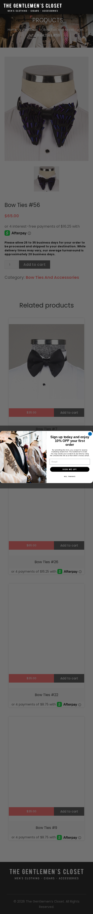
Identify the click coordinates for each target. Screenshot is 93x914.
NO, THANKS (69, 476)
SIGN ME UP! (70, 469)
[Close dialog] (90, 434)
